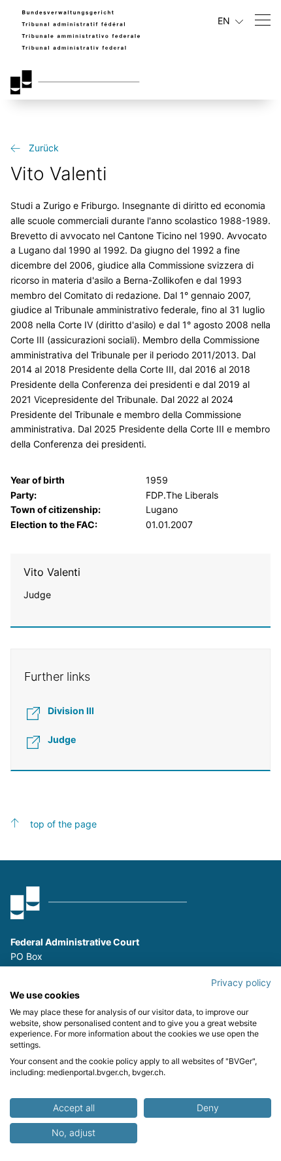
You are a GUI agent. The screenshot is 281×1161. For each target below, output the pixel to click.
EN (225, 20)
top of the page (63, 823)
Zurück (44, 147)
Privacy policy (241, 983)
